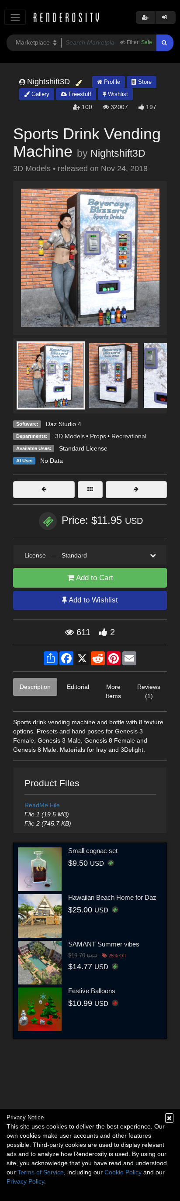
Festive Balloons (91, 991)
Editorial (78, 686)
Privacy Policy (25, 1181)
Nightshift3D (117, 153)
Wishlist (117, 94)
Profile (111, 82)
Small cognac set (93, 850)
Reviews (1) (148, 691)
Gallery (39, 94)
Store (144, 82)
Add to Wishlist (92, 600)
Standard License (83, 448)
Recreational (128, 436)
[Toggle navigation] (15, 17)
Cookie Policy (123, 1172)
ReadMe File (42, 805)
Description (35, 686)
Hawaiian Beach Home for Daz (112, 897)
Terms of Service (40, 1172)
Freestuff (79, 94)
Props (98, 436)
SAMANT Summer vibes (103, 944)
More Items (113, 691)
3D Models (70, 436)
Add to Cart (93, 578)
